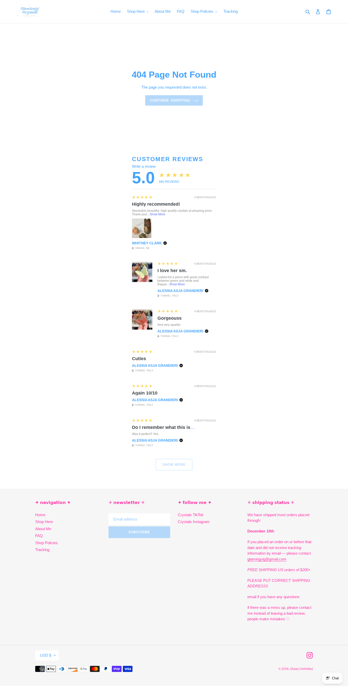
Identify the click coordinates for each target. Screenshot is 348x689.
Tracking (42, 549)
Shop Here (44, 521)
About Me (43, 529)
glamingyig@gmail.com (266, 559)
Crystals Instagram (194, 521)
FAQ (39, 535)
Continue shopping (170, 100)
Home (40, 515)
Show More (157, 214)
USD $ (45, 655)
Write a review (144, 166)
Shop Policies (46, 543)
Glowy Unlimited (301, 669)
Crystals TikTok (191, 515)
